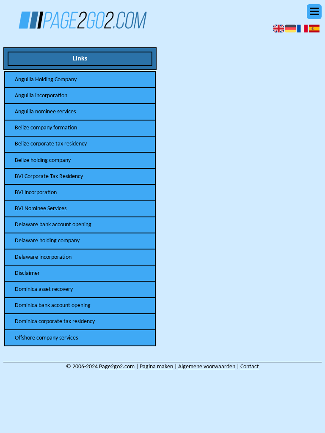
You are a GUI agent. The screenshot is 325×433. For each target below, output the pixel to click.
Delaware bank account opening (53, 225)
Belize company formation (46, 128)
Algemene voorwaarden (206, 367)
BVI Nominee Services (40, 209)
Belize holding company (43, 160)
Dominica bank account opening (53, 305)
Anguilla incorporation (41, 96)
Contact (249, 367)
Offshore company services (46, 338)
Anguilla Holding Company (46, 80)
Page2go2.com (117, 367)
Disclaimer (27, 273)
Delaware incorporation (43, 257)
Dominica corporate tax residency (55, 321)
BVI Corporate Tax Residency (49, 176)
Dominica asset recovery (44, 289)
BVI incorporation (36, 192)
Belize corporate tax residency (51, 144)
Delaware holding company (47, 241)
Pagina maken (156, 367)
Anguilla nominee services (45, 112)
